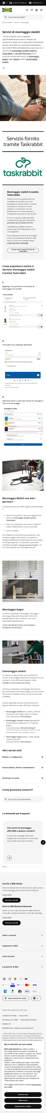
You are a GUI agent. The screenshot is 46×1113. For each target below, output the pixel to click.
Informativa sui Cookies (10, 1020)
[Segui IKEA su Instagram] (10, 979)
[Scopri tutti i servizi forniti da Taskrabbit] (23, 158)
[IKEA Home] (7, 10)
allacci (16, 59)
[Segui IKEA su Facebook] (4, 979)
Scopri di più (7, 895)
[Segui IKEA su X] (21, 979)
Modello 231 (6, 1024)
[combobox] (22, 17)
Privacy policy (23, 1016)
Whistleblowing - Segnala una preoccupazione (17, 1028)
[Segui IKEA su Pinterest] (15, 979)
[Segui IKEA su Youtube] (26, 979)
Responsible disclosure (29, 1020)
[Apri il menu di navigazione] (41, 10)
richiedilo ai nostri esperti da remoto (16, 683)
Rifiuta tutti (23, 1100)
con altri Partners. (23, 53)
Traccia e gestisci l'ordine (28, 545)
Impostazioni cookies (23, 1106)
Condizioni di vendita (9, 1016)
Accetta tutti (23, 1094)
